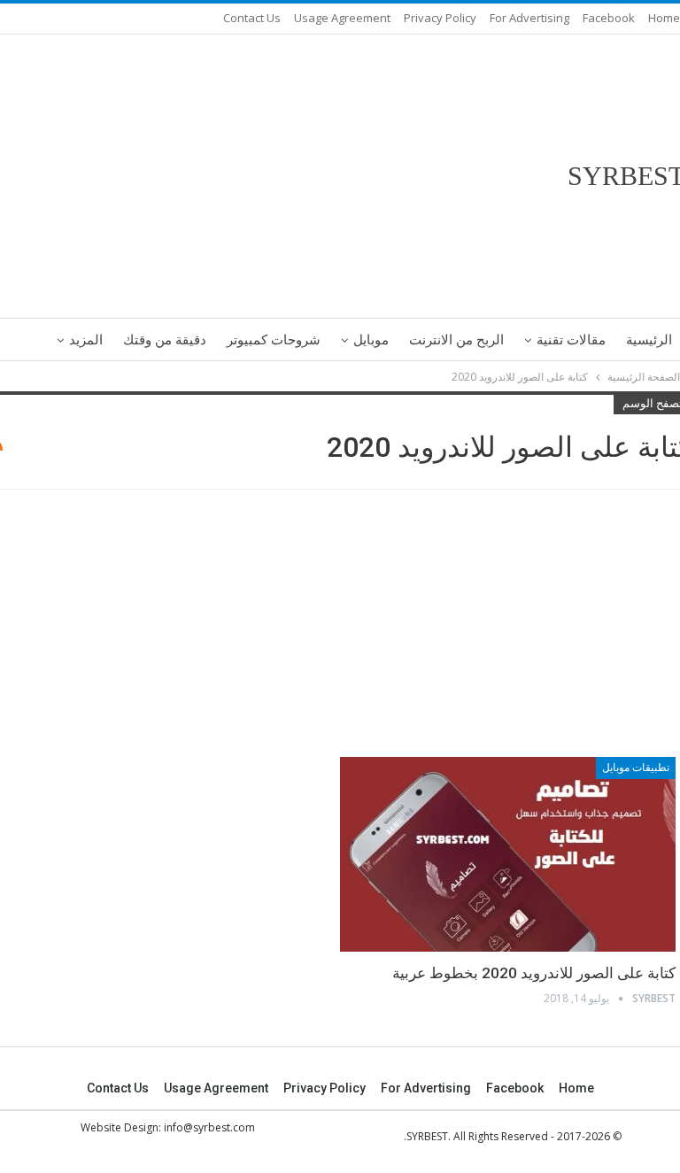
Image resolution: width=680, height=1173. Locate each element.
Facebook (609, 18)
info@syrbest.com (209, 1127)
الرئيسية (649, 340)
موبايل (371, 340)
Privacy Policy (440, 18)
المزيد (86, 340)
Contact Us (252, 18)
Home (664, 18)
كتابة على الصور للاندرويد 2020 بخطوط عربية (534, 973)
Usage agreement (342, 18)
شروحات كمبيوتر (274, 340)
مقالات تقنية (571, 340)
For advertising (529, 18)
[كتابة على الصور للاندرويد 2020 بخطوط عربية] (508, 854)
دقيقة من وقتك (164, 340)
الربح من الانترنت (456, 340)
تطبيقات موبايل (635, 767)
